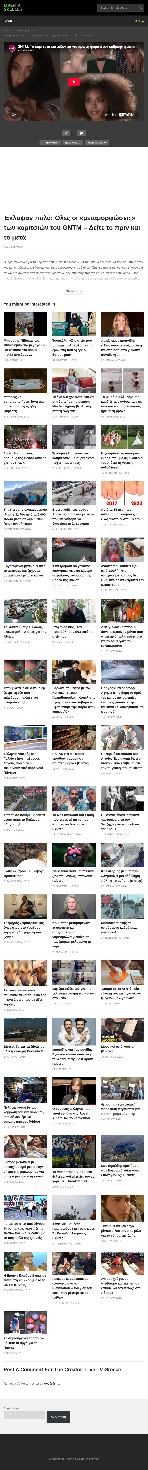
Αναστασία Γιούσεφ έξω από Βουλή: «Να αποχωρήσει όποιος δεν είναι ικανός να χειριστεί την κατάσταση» (122, 575)
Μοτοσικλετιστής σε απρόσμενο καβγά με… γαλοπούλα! (119, 927)
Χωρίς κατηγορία (13, 246)
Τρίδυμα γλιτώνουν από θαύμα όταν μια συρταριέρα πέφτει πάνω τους (73, 458)
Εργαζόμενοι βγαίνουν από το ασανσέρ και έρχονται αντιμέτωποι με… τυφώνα (24, 570)
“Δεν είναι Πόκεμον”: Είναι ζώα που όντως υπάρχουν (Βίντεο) (73, 875)
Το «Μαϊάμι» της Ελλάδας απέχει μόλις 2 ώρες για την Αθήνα (25, 631)
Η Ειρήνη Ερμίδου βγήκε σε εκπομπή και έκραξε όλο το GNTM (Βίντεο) (25, 1280)
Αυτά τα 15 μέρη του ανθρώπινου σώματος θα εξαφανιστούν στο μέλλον (120, 514)
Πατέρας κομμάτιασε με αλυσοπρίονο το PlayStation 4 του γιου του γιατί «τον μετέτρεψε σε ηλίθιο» (72, 1288)
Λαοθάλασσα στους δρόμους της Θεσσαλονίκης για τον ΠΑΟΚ (25, 458)
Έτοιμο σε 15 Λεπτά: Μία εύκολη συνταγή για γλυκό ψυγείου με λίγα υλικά (121, 993)
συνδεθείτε (51, 1383)
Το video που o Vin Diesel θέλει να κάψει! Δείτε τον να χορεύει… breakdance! (73, 1176)
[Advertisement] (74, 181)
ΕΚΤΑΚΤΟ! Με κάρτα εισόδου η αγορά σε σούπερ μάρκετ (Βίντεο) (70, 758)
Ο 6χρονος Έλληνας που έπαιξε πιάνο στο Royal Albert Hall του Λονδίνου (71, 1113)
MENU (8, 21)
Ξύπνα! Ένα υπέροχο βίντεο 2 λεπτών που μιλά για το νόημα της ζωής (121, 1230)
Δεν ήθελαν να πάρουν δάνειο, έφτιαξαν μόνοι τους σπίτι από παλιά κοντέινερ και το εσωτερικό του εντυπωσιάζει (122, 636)
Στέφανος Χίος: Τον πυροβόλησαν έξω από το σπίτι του (72, 631)
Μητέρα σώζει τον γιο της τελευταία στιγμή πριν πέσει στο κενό (74, 993)
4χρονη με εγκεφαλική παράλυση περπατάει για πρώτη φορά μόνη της (120, 1109)
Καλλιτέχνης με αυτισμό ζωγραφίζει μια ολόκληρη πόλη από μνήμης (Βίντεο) (121, 875)
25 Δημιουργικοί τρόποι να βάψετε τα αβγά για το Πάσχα (24, 1342)
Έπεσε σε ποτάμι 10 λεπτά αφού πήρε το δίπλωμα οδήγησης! (24, 819)
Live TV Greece (103, 1369)
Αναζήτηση (11, 1408)
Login (142, 21)
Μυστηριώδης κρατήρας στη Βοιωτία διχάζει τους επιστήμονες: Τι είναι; (120, 1170)
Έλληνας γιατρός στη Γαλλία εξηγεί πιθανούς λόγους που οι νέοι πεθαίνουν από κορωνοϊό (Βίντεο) (23, 763)
